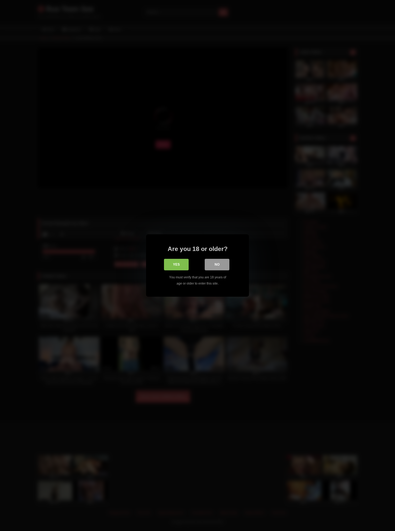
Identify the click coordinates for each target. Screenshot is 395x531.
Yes (176, 264)
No (217, 264)
